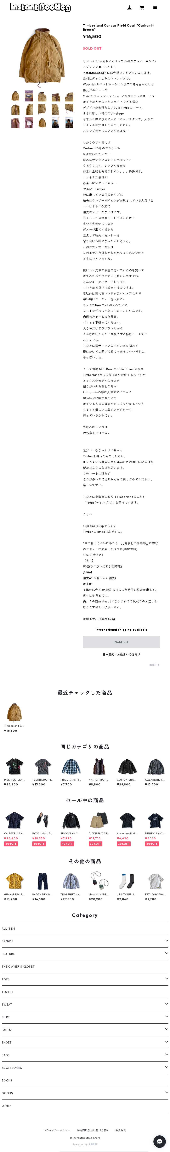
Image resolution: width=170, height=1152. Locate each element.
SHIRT (6, 1017)
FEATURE (8, 954)
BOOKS (7, 1080)
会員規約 (120, 1130)
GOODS (7, 1093)
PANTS (6, 1030)
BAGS (6, 1055)
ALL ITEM (8, 928)
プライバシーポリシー (57, 1130)
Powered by (81, 1144)
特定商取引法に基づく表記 (93, 1130)
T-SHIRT (7, 992)
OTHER (7, 1106)
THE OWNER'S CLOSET (18, 966)
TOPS (6, 979)
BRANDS (7, 941)
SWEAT (7, 1004)
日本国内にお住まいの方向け (121, 654)
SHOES (7, 1042)
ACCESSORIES (12, 1068)
